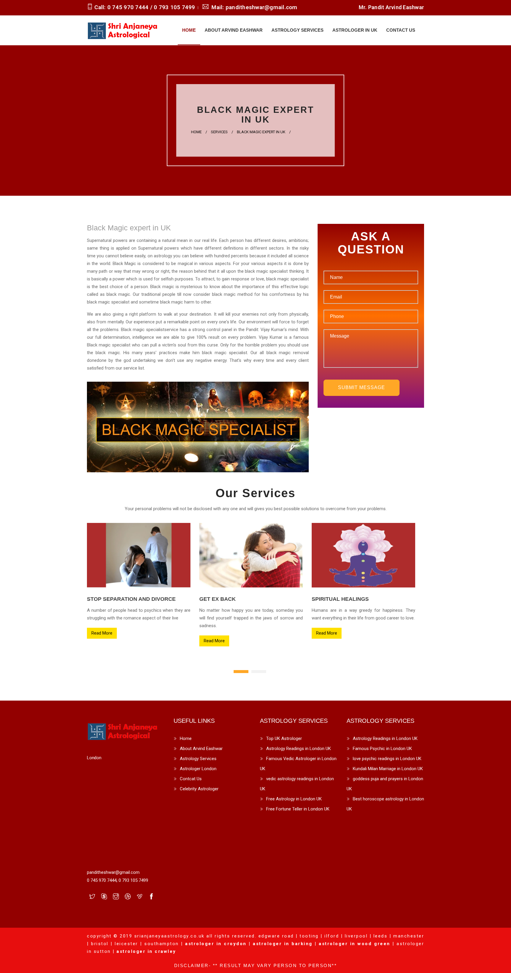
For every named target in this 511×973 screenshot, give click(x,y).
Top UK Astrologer (284, 738)
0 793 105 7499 (174, 7)
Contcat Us (191, 778)
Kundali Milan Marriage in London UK (388, 768)
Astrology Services (297, 30)
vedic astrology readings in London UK (297, 783)
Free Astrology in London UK (294, 799)
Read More (101, 633)
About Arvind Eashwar (234, 30)
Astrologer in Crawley (146, 951)
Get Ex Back (217, 599)
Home (189, 30)
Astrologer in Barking (283, 943)
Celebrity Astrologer (199, 788)
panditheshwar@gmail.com (260, 7)
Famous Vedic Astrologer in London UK (298, 763)
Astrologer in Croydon (216, 943)
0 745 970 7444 (128, 7)
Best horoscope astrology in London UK (385, 804)
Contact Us (400, 30)
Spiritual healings (340, 599)
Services (219, 132)
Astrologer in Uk (354, 30)
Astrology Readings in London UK (298, 748)
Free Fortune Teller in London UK (297, 809)
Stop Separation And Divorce (131, 599)
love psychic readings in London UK (387, 758)
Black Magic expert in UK (261, 132)
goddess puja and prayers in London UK (385, 783)
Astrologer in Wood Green (354, 943)
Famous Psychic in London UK (382, 748)
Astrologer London (198, 768)
